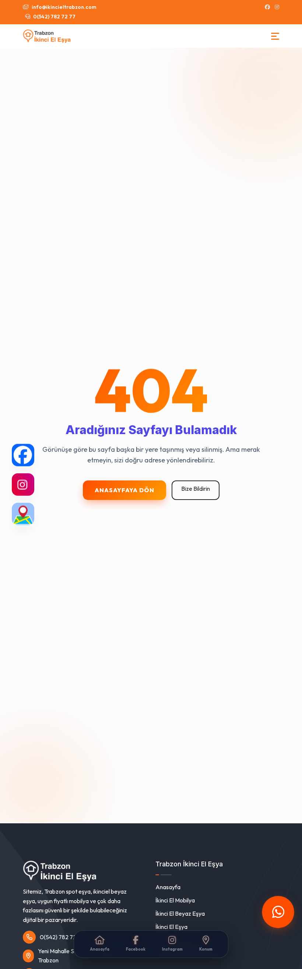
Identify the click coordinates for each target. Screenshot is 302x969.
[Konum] (23, 514)
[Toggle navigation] (275, 36)
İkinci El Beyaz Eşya (180, 913)
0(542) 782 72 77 (54, 16)
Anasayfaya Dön (124, 490)
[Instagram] (23, 485)
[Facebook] (23, 455)
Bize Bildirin (195, 488)
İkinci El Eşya (171, 926)
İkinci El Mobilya (175, 900)
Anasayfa (167, 887)
